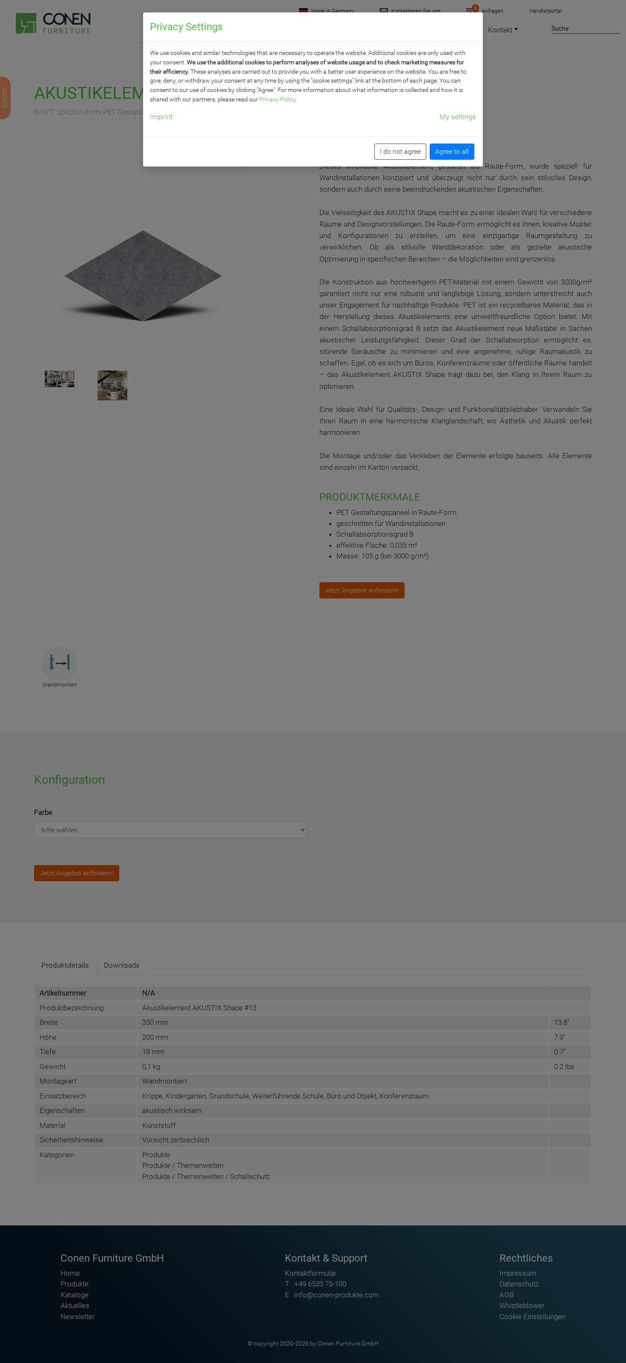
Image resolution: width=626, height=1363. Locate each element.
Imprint (161, 116)
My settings (457, 116)
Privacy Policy (277, 99)
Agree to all (452, 151)
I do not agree (400, 151)
